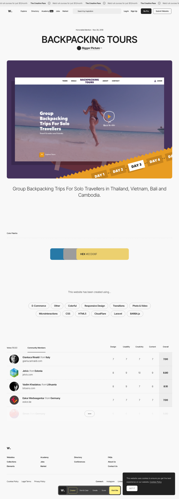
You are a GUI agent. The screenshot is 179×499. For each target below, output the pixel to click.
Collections (11, 462)
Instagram (111, 481)
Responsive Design (95, 305)
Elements (11, 466)
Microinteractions (48, 313)
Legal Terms (26, 481)
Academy (47, 11)
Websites (11, 457)
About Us (112, 462)
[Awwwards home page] (63, 490)
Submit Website (162, 11)
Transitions (118, 305)
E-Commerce (39, 305)
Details (95, 490)
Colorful (72, 305)
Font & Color (84, 490)
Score (104, 490)
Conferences (79, 462)
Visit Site (114, 490)
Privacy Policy (39, 481)
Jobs (58, 11)
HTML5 (82, 313)
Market (65, 11)
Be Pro (146, 11)
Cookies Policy (12, 481)
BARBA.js (135, 313)
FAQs (110, 457)
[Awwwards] (10, 11)
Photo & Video (140, 305)
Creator (72, 490)
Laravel (118, 313)
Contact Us (112, 466)
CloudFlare (100, 313)
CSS (68, 313)
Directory (35, 11)
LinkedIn (121, 481)
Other (57, 305)
